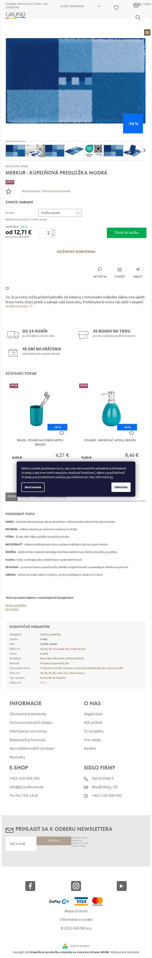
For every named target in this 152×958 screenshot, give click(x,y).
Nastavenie (31, 487)
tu (109, 477)
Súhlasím (119, 487)
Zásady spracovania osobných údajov (84, 512)
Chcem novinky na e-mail (74, 503)
